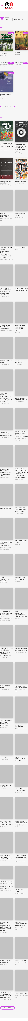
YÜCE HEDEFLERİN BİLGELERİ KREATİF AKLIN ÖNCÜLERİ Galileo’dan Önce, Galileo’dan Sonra (5, 292)
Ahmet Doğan (3, 66)
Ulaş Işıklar (10, 185)
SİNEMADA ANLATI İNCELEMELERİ (5, 961)
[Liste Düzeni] (7, 19)
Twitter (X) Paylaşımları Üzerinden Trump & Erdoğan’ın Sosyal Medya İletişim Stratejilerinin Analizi (6, 652)
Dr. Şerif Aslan (18, 792)
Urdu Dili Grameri (19, 62)
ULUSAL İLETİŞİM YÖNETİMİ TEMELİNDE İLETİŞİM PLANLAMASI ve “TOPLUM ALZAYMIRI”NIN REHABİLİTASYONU (21, 473)
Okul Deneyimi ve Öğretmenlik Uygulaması (6, 63)
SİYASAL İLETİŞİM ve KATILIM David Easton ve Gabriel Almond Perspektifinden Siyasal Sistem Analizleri (6, 885)
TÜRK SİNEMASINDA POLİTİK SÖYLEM (20, 578)
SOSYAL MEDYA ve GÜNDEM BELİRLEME (21, 822)
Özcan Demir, (18, 995)
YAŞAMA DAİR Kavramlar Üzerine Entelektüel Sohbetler (6, 434)
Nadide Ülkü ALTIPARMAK (6, 259)
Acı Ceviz (17, 52)
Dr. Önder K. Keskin (4, 296)
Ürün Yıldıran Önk (4, 549)
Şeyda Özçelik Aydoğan (5, 999)
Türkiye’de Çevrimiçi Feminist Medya (20, 182)
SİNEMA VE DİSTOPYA (21, 993)
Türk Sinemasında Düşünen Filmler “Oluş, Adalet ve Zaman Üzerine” (6, 614)
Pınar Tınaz (17, 332)
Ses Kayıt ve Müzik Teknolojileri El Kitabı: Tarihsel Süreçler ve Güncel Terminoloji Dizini (20, 148)
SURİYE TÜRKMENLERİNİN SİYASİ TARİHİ (20, 758)
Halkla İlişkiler (4, 53)
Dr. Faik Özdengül (4, 759)
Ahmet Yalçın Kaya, (4, 218)
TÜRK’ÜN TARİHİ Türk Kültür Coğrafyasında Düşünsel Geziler (20, 509)
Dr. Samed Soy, (18, 438)
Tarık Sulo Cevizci (4, 477)
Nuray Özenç (18, 64)
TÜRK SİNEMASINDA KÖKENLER (20, 214)
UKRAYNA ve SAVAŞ (5, 508)
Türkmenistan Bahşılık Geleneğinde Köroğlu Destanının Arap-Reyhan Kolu (6, 146)
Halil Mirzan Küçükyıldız (21, 729)
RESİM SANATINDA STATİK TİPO (5, 786)
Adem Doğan (18, 292)
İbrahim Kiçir (3, 860)
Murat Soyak (18, 54)
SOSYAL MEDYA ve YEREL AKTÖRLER (20, 789)
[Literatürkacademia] (9, 5)
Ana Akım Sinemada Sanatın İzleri (5, 182)
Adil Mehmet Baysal (19, 401)
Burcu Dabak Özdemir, (5, 547)
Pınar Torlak (9, 330)
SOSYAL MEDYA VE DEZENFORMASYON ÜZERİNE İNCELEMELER (6, 822)
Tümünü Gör (7, 106)
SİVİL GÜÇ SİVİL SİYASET (19, 890)
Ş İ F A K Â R (3, 757)
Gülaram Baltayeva (4, 150)
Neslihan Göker (3, 964)
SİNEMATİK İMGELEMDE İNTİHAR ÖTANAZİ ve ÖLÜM (21, 924)
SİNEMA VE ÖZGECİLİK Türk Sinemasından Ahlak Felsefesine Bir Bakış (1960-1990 (6, 995)
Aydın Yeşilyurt (3, 727)
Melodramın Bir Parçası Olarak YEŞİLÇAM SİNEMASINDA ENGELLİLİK (21, 328)
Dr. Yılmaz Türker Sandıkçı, (21, 859)
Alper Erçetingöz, (4, 618)
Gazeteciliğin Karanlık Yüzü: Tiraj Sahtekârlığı (21, 686)
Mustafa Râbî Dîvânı (20, 248)
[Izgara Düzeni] (2, 19)
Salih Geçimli (3, 788)
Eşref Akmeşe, (18, 963)
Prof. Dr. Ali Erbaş (19, 479)
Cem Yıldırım (18, 581)
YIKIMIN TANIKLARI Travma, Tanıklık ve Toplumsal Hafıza (5, 327)
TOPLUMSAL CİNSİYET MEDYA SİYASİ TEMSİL (21, 649)
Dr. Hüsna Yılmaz (4, 932)
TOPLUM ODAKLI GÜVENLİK (5, 686)
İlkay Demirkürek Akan (20, 652)
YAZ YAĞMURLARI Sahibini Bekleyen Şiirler (21, 399)
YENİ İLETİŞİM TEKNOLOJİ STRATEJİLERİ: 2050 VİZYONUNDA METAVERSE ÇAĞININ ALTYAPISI (6, 397)
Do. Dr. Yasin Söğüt (4, 403)
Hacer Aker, (3, 330)
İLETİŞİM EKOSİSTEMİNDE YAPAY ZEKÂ (4, 215)
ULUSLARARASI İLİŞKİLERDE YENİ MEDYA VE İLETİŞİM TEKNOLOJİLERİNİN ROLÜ (5, 472)
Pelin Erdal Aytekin (19, 217)
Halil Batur (17, 249)
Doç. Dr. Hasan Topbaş (5, 890)
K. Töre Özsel (7, 620)
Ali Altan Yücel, (4, 185)
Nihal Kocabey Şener (19, 185)
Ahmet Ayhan (3, 55)
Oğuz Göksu (17, 544)
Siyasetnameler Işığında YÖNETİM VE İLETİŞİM (21, 289)
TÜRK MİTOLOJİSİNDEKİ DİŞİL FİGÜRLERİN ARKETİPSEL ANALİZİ (21, 614)
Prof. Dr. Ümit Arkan (20, 861)
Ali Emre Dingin (18, 364)
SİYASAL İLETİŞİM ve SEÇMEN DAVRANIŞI (20, 856)
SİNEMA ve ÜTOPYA (20, 961)
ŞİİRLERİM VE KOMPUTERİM (19, 726)
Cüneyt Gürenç (18, 153)
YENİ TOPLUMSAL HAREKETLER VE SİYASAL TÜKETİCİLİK (6, 857)
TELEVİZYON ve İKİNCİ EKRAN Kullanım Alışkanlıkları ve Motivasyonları (6, 723)
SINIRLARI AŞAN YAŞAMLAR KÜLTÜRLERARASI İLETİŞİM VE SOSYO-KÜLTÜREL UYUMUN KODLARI (5, 926)
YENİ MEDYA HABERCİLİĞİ (18, 361)
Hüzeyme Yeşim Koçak (5, 98)
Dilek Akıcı (17, 618)
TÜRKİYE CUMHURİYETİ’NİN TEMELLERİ (5, 579)
